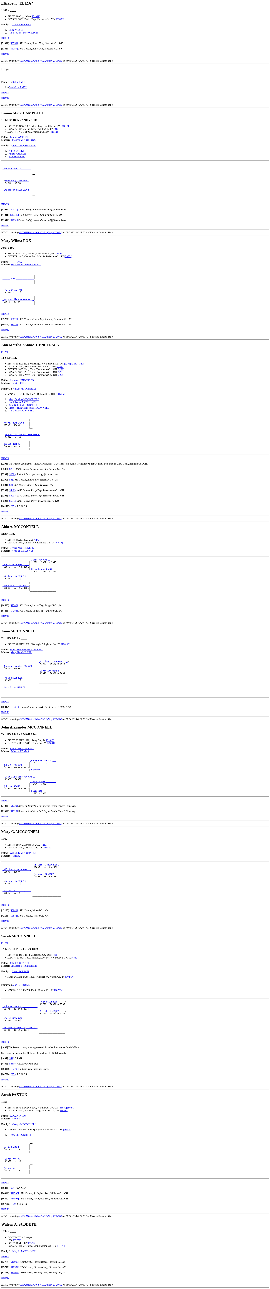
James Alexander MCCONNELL (26, 649)
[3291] (59, 366)
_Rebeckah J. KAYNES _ (15, 585)
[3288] (67, 363)
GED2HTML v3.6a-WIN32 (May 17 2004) (40, 60)
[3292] (61, 369)
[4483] (4, 942)
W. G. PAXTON (18, 1115)
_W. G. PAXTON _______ (15, 1147)
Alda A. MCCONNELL (16, 576)
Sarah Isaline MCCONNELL (23, 402)
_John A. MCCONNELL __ (15, 765)
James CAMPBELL (20, 137)
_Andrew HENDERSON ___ (15, 423)
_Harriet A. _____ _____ (16, 890)
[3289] (74, 363)
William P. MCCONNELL (23, 853)
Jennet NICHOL (19, 383)
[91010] (65, 126)
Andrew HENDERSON (22, 380)
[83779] (17, 1240)
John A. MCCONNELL (22, 748)
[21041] (51, 743)
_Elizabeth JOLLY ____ (52, 1011)
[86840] (63, 1107)
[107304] (58, 990)
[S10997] (14, 1262)
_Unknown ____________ (43, 770)
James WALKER (17, 153)
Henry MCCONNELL (20, 1135)
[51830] (60, 19)
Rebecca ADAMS (20, 751)
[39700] (58, 253)
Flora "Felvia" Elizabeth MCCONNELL (29, 407)
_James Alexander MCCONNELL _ (20, 666)
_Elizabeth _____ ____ (43, 791)
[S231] (11, 469)
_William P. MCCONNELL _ (46, 865)
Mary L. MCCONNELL (24, 1251)
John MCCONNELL (20, 963)
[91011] (57, 129)
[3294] (61, 375)
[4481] (54, 954)
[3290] (82, 363)
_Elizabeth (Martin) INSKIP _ (20, 1027)
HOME (5, 54)
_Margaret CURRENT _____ (46, 874)
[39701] (68, 256)
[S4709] (15, 1069)
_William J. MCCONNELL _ (53, 661)
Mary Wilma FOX (14, 290)
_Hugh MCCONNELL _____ (52, 1002)
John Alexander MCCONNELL (20, 777)
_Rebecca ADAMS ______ (15, 786)
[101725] (60, 394)
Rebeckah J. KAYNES (22, 550)
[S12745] (14, 215)
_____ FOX (16, 261)
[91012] (54, 131)
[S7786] (14, 605)
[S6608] (12, 1063)
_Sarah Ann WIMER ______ (53, 671)
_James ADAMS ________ (43, 781)
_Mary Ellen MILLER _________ (20, 687)
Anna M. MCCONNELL (21, 410)
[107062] (67, 1129)
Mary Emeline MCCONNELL (24, 399)
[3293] (61, 372)
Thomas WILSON (21, 24)
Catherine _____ (19, 1118)
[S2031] (14, 209)
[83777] (32, 1243)
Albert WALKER (17, 151)
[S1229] (14, 806)
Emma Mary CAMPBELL (17, 180)
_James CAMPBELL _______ (16, 169)
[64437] (37, 539)
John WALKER (17, 156)
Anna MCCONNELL (14, 678)
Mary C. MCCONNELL (16, 881)
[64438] (59, 542)
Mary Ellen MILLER (21, 652)
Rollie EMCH (19, 82)
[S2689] (12, 474)
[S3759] (14, 43)
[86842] (64, 1110)
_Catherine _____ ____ (15, 1168)
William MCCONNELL (24, 388)
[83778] (61, 1246)
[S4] (10, 1058)
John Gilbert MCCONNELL (23, 405)
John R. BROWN (21, 985)
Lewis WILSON (20, 971)
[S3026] (14, 319)
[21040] (50, 740)
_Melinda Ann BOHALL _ (43, 569)
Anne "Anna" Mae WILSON (23, 32)
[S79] (13, 506)
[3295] (4, 351)
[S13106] (15, 707)
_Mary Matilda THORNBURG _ (18, 299)
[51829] (36, 16)
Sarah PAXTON (13, 1159)
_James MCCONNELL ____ (43, 560)
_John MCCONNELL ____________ (20, 1006)
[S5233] (12, 501)
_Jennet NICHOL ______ (15, 444)
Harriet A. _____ (19, 855)
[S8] (10, 479)
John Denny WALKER (24, 145)
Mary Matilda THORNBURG (26, 264)
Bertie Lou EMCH (18, 87)
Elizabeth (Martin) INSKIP (24, 965)
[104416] (69, 976)
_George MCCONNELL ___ (15, 564)
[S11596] (14, 1193)
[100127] (65, 644)
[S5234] (12, 495)
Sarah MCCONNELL (15, 1018)
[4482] (74, 957)
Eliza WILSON (16, 29)
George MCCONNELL (22, 548)
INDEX (5, 38)
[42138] (46, 847)
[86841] (71, 1107)
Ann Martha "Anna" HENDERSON (22, 434)
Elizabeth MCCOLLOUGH (25, 140)
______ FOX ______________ (18, 278)
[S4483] (12, 490)
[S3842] (14, 910)
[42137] (44, 844)
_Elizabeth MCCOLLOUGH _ (16, 190)
